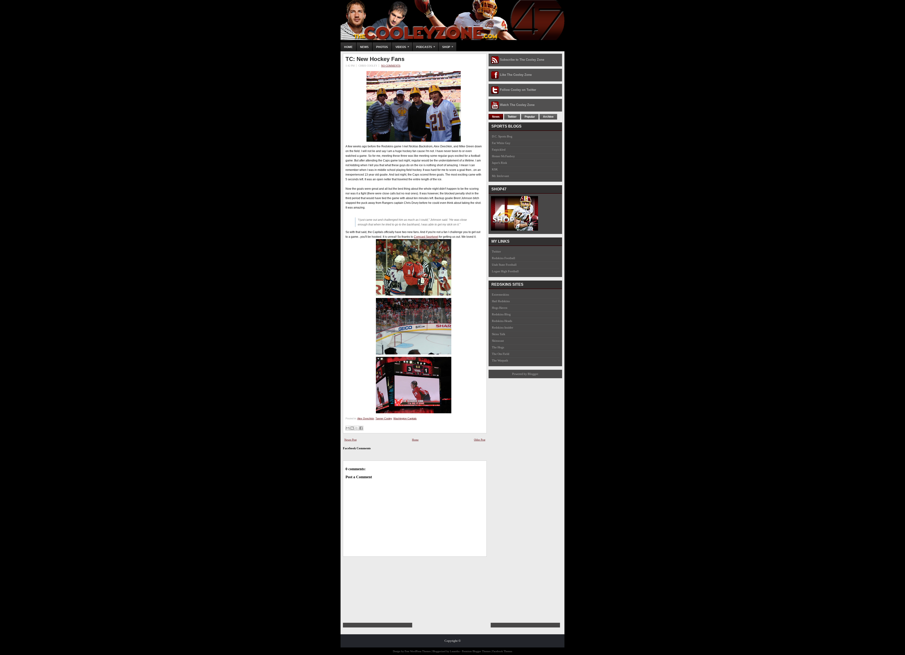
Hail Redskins (501, 301)
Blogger (533, 374)
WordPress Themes (420, 651)
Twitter (512, 116)
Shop (447, 47)
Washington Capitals (405, 418)
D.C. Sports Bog (502, 136)
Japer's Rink (499, 163)
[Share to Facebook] (361, 428)
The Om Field (500, 354)
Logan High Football (505, 271)
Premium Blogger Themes (476, 651)
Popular (530, 116)
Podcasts (425, 47)
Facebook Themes (502, 651)
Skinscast (498, 340)
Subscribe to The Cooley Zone (522, 59)
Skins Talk (498, 334)
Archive (548, 116)
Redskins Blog (501, 314)
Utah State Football (504, 264)
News (364, 47)
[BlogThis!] (352, 428)
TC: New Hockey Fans (375, 59)
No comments (390, 65)
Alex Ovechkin (365, 418)
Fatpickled (499, 149)
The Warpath (500, 360)
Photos (382, 47)
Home (348, 47)
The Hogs (498, 347)
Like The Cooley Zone (516, 74)
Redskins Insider (502, 327)
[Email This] (347, 428)
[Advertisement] (378, 586)
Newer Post (350, 439)
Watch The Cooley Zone (517, 105)
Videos (402, 47)
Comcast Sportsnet (426, 236)
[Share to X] (356, 428)
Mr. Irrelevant (500, 176)
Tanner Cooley (383, 418)
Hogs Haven (499, 307)
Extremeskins (500, 294)
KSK (495, 169)
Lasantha (455, 651)
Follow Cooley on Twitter (518, 90)
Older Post (479, 439)
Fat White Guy (501, 143)
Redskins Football (503, 258)
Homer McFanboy (503, 156)
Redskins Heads (502, 321)
